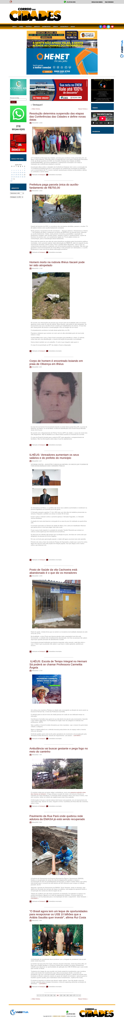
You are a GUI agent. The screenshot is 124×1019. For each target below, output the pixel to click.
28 (22, 177)
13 (20, 172)
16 (12, 174)
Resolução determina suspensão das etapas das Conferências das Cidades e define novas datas (57, 116)
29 (24, 177)
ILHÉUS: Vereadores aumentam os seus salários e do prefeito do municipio (54, 456)
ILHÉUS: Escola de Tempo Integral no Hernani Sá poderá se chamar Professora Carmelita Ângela (58, 664)
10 (14, 172)
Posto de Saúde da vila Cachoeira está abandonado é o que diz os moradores (53, 571)
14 (22, 172)
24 (14, 177)
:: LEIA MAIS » (76, 735)
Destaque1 (42, 174)
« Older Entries (35, 109)
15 (24, 172)
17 (14, 174)
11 (16, 172)
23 (12, 177)
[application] (102, 118)
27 (20, 177)
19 (18, 174)
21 (22, 174)
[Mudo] (109, 123)
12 (18, 172)
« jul (11, 181)
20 (20, 174)
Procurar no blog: (14, 98)
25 (16, 177)
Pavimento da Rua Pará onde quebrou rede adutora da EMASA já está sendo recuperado (57, 818)
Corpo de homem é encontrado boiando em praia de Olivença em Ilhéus (56, 362)
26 (18, 177)
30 (12, 179)
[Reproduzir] (94, 123)
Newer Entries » (83, 109)
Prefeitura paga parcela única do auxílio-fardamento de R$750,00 (54, 186)
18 (16, 174)
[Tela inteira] (111, 123)
